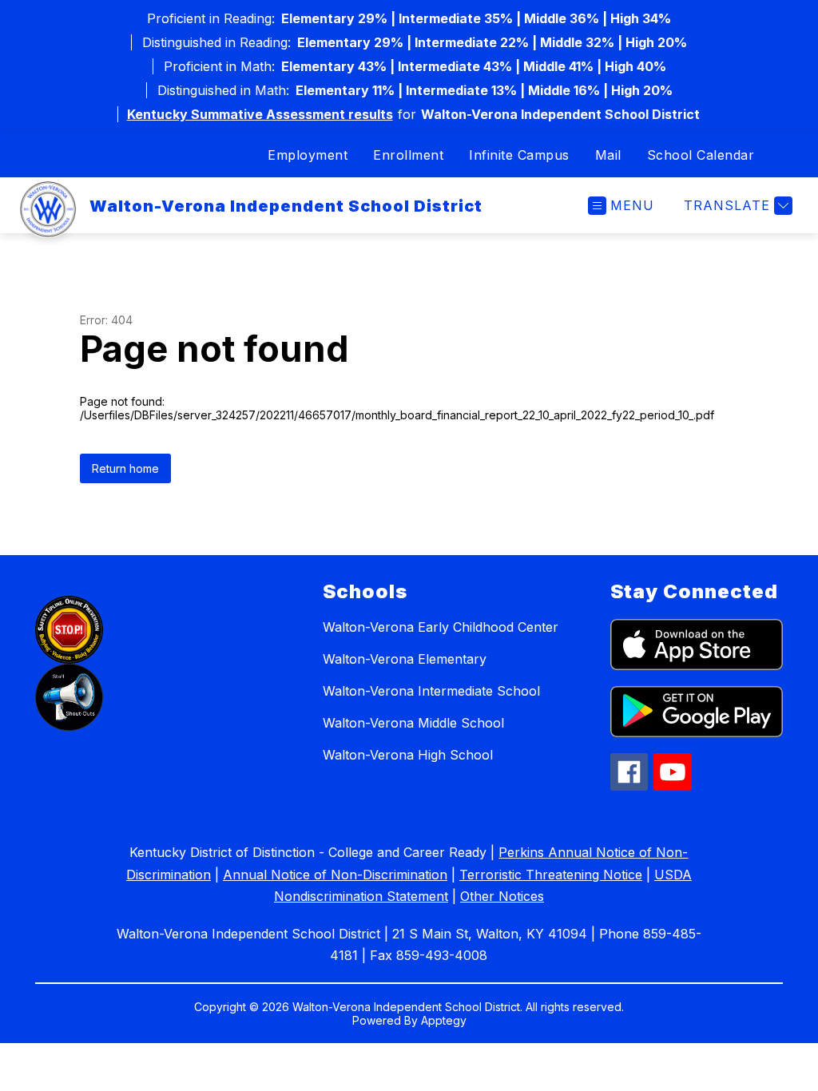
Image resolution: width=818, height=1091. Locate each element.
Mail (608, 155)
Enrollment (408, 155)
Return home (125, 468)
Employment (307, 155)
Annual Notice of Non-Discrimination (335, 875)
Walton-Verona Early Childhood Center (440, 627)
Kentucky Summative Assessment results (260, 114)
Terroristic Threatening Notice (550, 875)
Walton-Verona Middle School (413, 723)
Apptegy (444, 1020)
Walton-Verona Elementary (404, 659)
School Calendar (701, 155)
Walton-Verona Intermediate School (431, 691)
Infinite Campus (519, 155)
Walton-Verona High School (408, 755)
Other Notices (502, 896)
